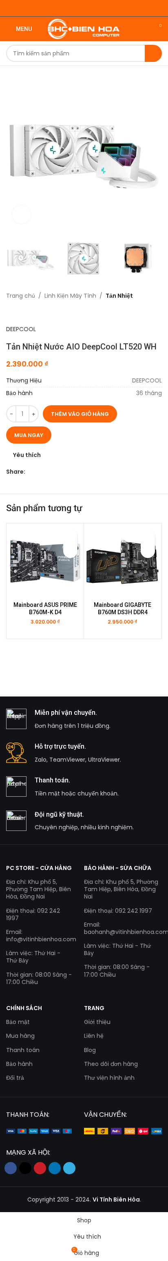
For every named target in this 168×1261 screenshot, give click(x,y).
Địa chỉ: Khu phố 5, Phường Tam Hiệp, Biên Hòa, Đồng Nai (38, 889)
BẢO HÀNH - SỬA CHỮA (117, 868)
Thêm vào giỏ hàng (80, 414)
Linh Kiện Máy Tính (70, 296)
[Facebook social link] (30, 471)
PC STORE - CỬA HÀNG (39, 868)
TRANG (94, 1008)
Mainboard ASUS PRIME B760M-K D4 (45, 608)
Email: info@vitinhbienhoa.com (39, 935)
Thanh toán (23, 1050)
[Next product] (26, 312)
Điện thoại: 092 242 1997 (33, 914)
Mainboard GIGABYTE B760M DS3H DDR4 (122, 608)
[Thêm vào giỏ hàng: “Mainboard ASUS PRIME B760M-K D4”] (70, 551)
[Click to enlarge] (21, 214)
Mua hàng (20, 1036)
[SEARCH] (153, 53)
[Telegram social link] (67, 471)
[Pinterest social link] (48, 471)
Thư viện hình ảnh (109, 1078)
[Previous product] (10, 312)
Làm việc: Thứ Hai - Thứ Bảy (33, 956)
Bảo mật (18, 1022)
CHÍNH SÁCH (24, 1008)
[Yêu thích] (70, 536)
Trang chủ (20, 296)
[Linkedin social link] (58, 471)
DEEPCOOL (21, 329)
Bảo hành (19, 1064)
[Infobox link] (84, 719)
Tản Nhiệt (119, 296)
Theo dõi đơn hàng (111, 1064)
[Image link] (39, 1131)
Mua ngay (28, 435)
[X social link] (39, 471)
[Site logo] (84, 28)
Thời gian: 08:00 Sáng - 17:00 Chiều (39, 978)
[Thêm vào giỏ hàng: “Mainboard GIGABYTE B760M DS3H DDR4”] (148, 551)
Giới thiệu (97, 1022)
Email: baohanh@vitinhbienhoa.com (123, 928)
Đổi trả (15, 1078)
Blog (90, 1050)
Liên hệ (94, 1036)
